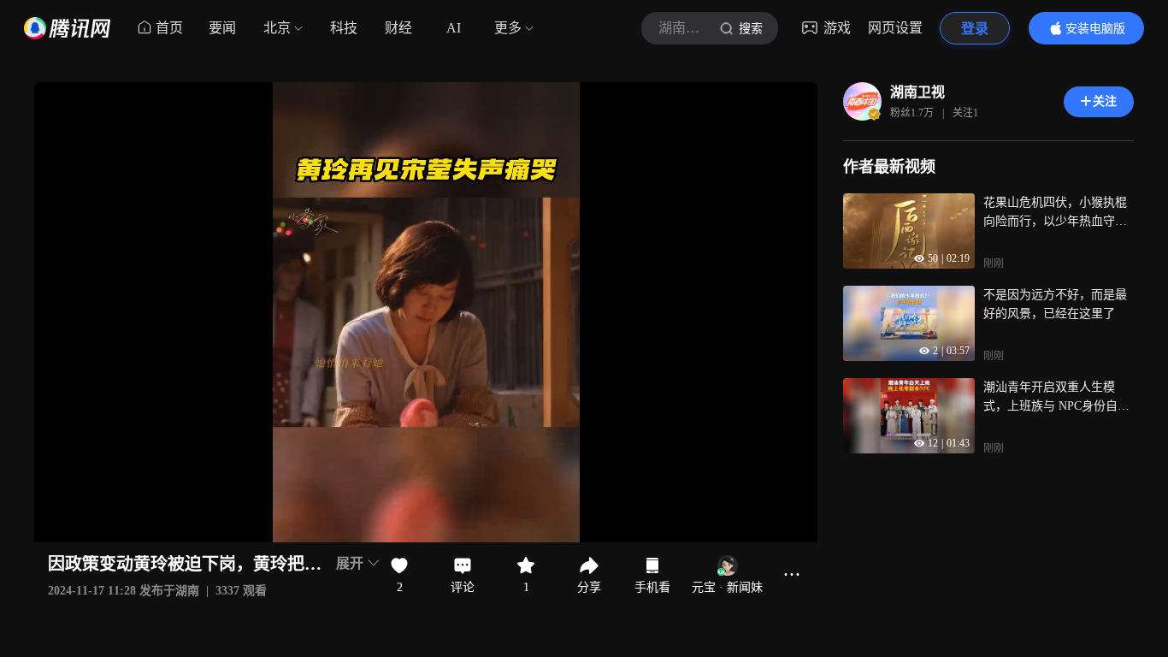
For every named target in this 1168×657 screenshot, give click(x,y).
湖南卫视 (917, 92)
